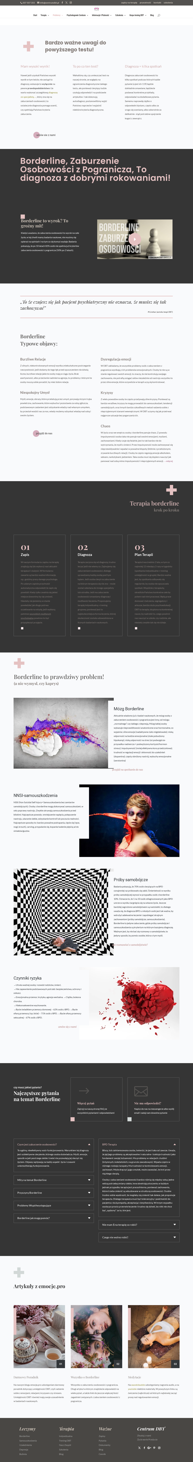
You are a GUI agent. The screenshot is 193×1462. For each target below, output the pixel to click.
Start (35, 15)
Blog (152, 15)
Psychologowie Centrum (76, 15)
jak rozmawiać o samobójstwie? (130, 944)
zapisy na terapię (129, 3)
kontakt (157, 3)
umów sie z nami (46, 135)
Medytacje (134, 1377)
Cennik (102, 1454)
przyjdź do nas (44, 433)
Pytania (102, 1440)
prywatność (145, 3)
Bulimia (23, 1454)
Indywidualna (65, 1436)
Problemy (56, 15)
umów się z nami (67, 1026)
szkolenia (168, 3)
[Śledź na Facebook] (144, 1448)
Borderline (24, 1436)
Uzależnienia (25, 1445)
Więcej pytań (85, 1103)
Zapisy (102, 1436)
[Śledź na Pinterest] (154, 1448)
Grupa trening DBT (136, 15)
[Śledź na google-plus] (149, 1448)
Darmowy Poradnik (26, 1377)
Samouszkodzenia (28, 1440)
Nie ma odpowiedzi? (147, 1103)
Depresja (23, 1449)
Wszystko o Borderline (85, 1377)
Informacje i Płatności (100, 15)
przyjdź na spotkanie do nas (127, 769)
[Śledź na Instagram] (159, 1448)
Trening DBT (65, 1440)
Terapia (43, 15)
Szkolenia (119, 15)
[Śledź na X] (139, 1448)
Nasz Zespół (65, 1445)
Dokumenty (104, 1445)
